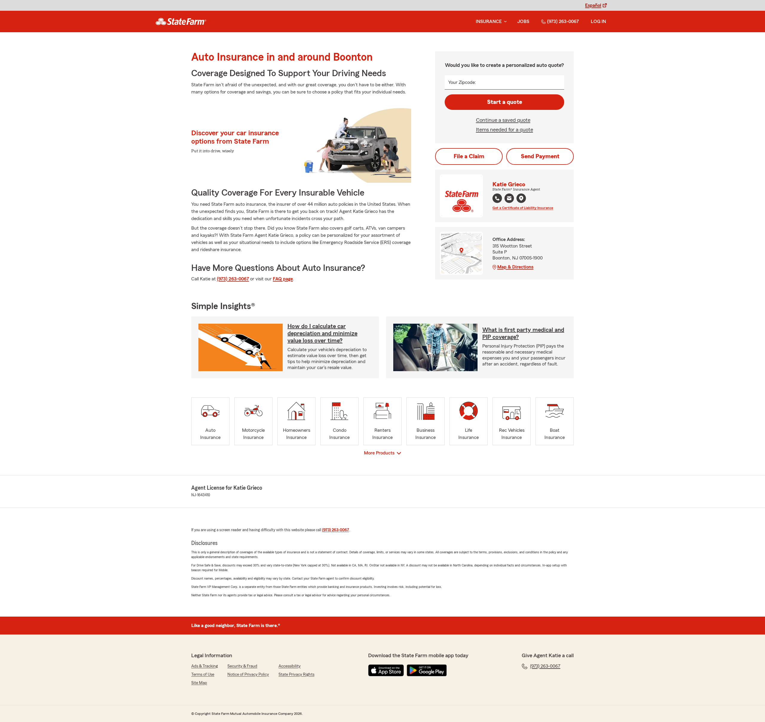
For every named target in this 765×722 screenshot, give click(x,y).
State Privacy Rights (296, 674)
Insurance (489, 21)
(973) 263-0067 (563, 21)
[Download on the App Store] (386, 670)
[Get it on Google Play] (427, 670)
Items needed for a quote (504, 129)
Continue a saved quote (503, 120)
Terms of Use (202, 674)
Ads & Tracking (204, 666)
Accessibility (290, 666)
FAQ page (283, 278)
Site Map (199, 683)
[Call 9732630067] (497, 198)
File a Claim (469, 156)
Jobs (523, 21)
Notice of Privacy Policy (248, 674)
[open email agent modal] (509, 199)
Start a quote (504, 102)
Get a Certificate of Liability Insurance (522, 208)
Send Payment (540, 156)
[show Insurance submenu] (504, 21)
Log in (598, 21)
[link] (181, 21)
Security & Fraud (242, 666)
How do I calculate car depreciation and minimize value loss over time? (322, 333)
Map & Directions (515, 267)
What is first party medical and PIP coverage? (523, 333)
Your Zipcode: (462, 82)
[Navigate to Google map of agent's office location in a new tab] (521, 198)
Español (593, 5)
